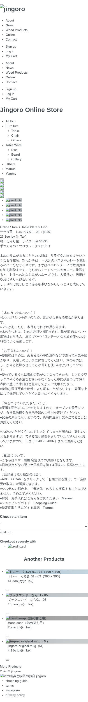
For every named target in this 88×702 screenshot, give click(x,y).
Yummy (11, 173)
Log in (10, 51)
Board (15, 154)
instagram (13, 690)
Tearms (48, 507)
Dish (14, 150)
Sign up (11, 46)
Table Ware (14, 145)
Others (16, 140)
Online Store (9, 227)
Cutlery (16, 159)
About (10, 20)
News (10, 25)
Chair (15, 135)
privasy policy (15, 695)
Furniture (12, 126)
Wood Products (17, 30)
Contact (11, 39)
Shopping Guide (44, 503)
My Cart (11, 56)
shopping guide (17, 681)
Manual (11, 169)
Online (10, 34)
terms (10, 685)
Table (15, 131)
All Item (11, 121)
